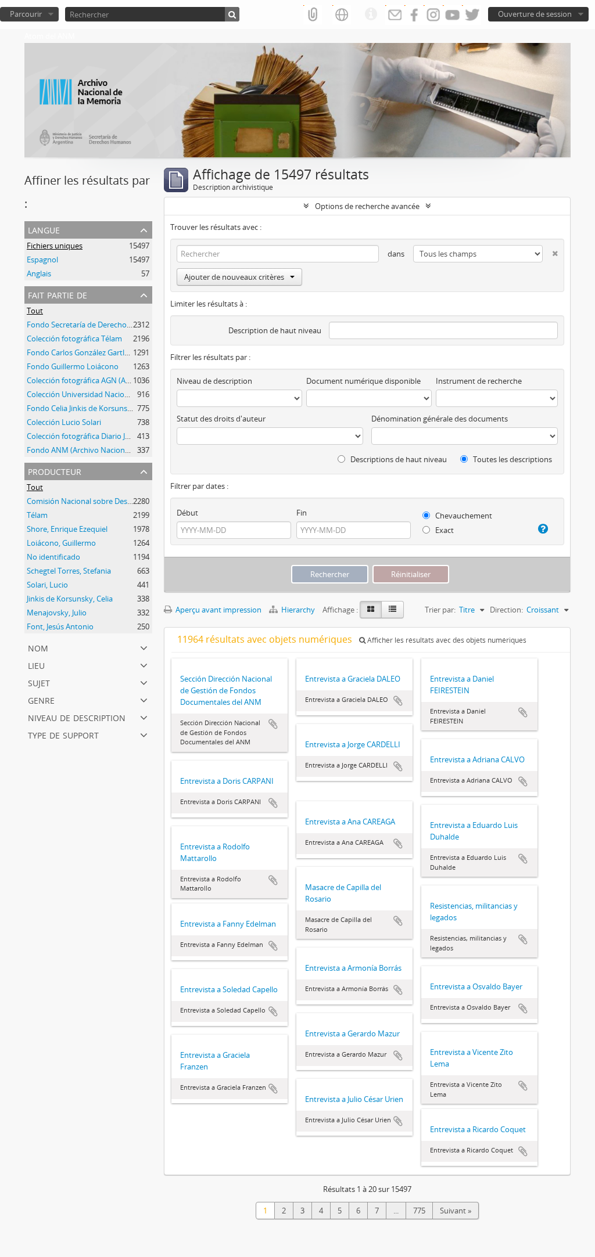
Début (187, 512)
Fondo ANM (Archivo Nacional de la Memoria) (105, 450)
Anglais (39, 273)
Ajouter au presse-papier (273, 724)
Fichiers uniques (55, 245)
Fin (301, 512)
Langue (44, 229)
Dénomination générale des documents (439, 418)
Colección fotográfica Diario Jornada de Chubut (107, 436)
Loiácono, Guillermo (61, 543)
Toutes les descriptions (511, 459)
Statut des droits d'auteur (221, 418)
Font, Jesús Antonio (60, 626)
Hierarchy (298, 609)
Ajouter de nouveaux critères (234, 277)
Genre (41, 699)
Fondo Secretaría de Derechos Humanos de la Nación (118, 324)
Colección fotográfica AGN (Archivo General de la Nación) (124, 380)
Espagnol (42, 259)
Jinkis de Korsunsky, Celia (70, 598)
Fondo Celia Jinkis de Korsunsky (81, 408)
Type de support (63, 734)
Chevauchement (462, 515)
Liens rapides (370, 14)
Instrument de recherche (479, 381)
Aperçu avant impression (217, 609)
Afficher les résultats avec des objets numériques (445, 640)
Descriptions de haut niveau (398, 459)
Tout (35, 310)
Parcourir (26, 14)
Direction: (506, 609)
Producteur (54, 470)
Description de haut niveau (274, 330)
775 (419, 1210)
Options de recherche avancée (367, 206)
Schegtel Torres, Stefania (69, 571)
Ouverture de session (535, 14)
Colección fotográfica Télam (74, 338)
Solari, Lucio (47, 584)
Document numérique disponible (363, 381)
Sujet (39, 682)
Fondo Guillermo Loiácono (73, 366)
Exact (443, 530)
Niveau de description (77, 717)
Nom (38, 647)
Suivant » (455, 1210)
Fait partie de (57, 294)
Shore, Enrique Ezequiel (67, 529)
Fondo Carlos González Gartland (82, 352)
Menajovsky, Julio (57, 612)
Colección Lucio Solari (64, 422)
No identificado (53, 557)
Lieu (36, 664)
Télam (37, 515)
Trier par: (440, 609)
